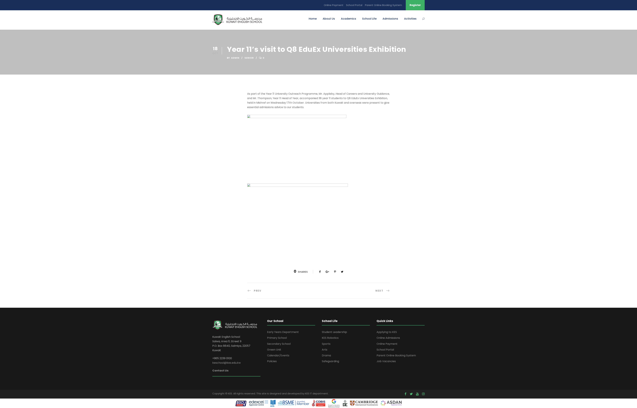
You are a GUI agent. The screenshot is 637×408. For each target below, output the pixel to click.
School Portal (354, 5)
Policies (272, 361)
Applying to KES (387, 332)
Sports (326, 344)
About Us (329, 19)
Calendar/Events (278, 355)
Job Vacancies (386, 361)
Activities (410, 19)
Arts (324, 350)
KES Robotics (330, 338)
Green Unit (274, 350)
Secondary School (279, 344)
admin (235, 57)
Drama (326, 355)
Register (415, 5)
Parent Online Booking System (383, 5)
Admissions (390, 19)
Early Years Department (283, 332)
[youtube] (417, 394)
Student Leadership (334, 332)
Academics (348, 19)
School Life (369, 19)
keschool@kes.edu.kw (226, 363)
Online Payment (333, 5)
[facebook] (405, 394)
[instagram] (423, 394)
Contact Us (220, 370)
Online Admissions (388, 338)
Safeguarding (330, 361)
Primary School (277, 338)
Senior (249, 57)
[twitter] (411, 394)
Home (313, 19)
